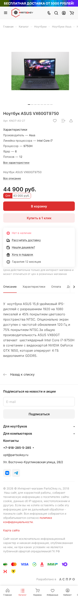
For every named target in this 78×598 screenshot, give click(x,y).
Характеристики (34, 286)
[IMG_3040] (40, 71)
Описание (10, 286)
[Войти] (64, 13)
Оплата (56, 286)
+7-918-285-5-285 (17, 448)
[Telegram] (16, 473)
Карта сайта (11, 530)
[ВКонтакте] (7, 473)
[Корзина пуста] (72, 13)
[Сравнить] (63, 120)
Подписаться (39, 414)
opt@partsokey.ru (15, 455)
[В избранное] (55, 120)
